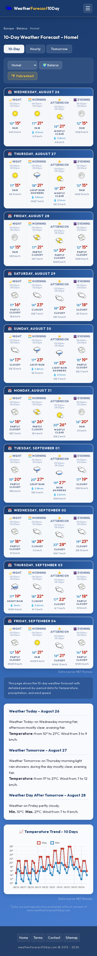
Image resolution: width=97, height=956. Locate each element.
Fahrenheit (22, 76)
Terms (38, 938)
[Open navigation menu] (87, 8)
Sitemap (72, 938)
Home (23, 938)
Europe (9, 28)
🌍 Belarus (51, 65)
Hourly (35, 49)
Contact (54, 938)
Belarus (22, 28)
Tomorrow (59, 49)
